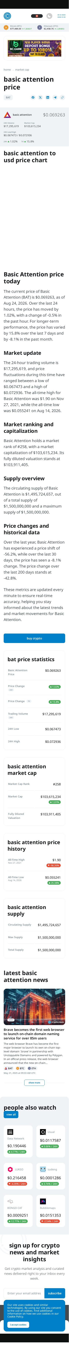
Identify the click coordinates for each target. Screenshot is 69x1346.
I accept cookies (18, 1324)
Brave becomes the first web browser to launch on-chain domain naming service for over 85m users (34, 1033)
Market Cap (22, 69)
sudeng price (50, 1176)
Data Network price (18, 1141)
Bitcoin (20, 1068)
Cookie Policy (15, 1316)
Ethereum (32, 1068)
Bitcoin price (18, 27)
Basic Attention (9, 1068)
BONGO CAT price (18, 1211)
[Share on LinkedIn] (47, 97)
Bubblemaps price (50, 1211)
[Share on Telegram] (55, 97)
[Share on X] (40, 97)
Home (7, 69)
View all (11, 1114)
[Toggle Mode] (49, 16)
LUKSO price (18, 1176)
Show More (34, 1082)
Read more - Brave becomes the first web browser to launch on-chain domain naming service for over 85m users (34, 1007)
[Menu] (61, 16)
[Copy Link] (62, 97)
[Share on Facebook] (33, 97)
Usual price (50, 1141)
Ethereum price (50, 27)
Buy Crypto (34, 638)
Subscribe (54, 1293)
